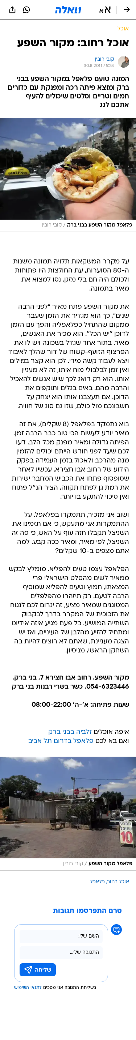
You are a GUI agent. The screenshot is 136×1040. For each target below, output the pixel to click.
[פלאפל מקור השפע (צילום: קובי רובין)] (68, 814)
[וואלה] (68, 9)
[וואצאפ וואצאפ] (26, 9)
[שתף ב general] (12, 10)
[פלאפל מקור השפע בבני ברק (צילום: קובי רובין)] (68, 175)
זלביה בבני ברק (70, 732)
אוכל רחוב (118, 882)
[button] (105, 10)
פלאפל (97, 882)
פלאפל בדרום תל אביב (61, 741)
